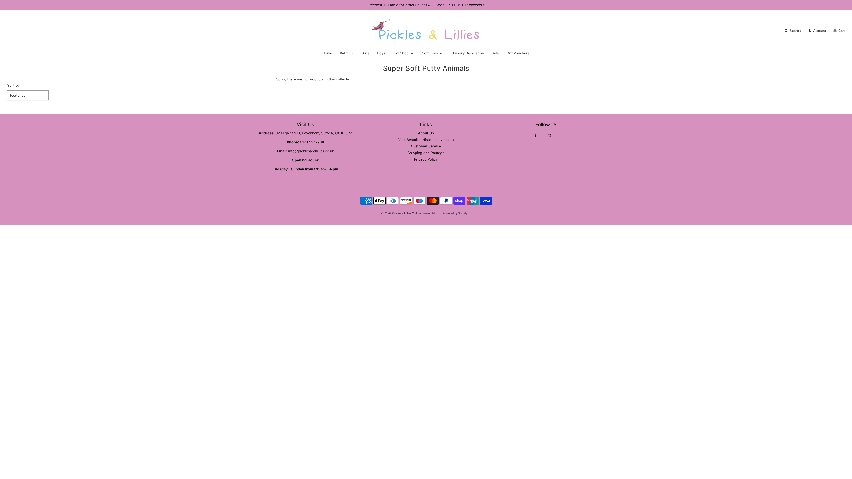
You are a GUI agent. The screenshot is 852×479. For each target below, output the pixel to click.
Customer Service (426, 146)
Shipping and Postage (426, 153)
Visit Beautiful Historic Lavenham (426, 139)
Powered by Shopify (455, 213)
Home (327, 53)
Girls (365, 53)
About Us (426, 133)
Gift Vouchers (518, 53)
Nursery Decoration (467, 53)
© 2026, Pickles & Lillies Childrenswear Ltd (408, 213)
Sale (495, 53)
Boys (381, 53)
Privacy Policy (426, 159)
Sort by (13, 85)
